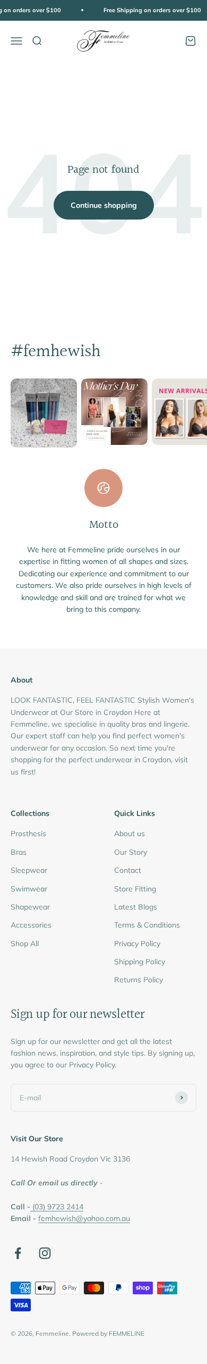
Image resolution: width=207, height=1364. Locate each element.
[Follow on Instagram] (45, 1253)
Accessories (31, 925)
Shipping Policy (139, 961)
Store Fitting (135, 889)
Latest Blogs (135, 907)
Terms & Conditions (147, 925)
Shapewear (30, 907)
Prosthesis (28, 833)
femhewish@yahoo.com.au (84, 1218)
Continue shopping (104, 205)
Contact (127, 870)
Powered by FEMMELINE (108, 1333)
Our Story (130, 852)
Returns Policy (138, 979)
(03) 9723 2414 (57, 1206)
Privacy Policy (137, 943)
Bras (19, 852)
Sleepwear (29, 870)
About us (129, 833)
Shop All (25, 943)
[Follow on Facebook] (18, 1253)
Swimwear (29, 889)
